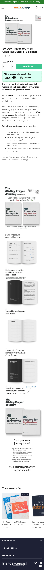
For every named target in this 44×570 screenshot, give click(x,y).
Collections (10, 548)
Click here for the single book (25, 95)
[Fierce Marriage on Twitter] (35, 562)
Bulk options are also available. (14, 157)
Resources (8, 541)
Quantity (7, 62)
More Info (8, 555)
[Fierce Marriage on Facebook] (31, 562)
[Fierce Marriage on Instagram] (40, 562)
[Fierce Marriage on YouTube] (40, 565)
